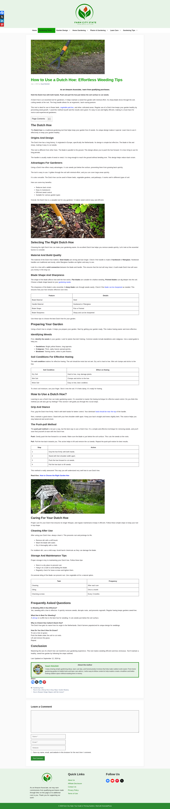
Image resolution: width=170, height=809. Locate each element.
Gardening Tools (45, 30)
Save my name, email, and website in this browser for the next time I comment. (62, 752)
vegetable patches (67, 107)
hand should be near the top (106, 412)
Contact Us (72, 787)
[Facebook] (33, 682)
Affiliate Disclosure (75, 783)
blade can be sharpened (113, 287)
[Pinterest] (44, 682)
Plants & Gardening (98, 30)
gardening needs (65, 282)
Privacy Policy (73, 790)
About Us (71, 780)
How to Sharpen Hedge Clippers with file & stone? (48, 692)
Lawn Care (114, 30)
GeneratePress (107, 806)
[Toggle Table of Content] (48, 119)
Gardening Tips (129, 30)
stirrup (35, 618)
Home (34, 30)
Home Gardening (79, 30)
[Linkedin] (40, 682)
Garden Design (62, 30)
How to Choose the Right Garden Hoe (54, 475)
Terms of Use (73, 793)
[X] (36, 682)
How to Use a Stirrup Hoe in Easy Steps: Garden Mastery (51, 690)
